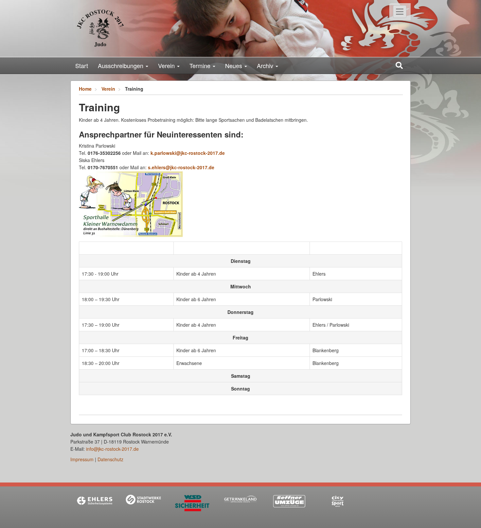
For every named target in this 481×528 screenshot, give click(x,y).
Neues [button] (234, 65)
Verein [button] (167, 65)
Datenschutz (110, 459)
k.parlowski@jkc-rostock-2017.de (188, 153)
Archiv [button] (266, 65)
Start (81, 65)
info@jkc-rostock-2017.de (112, 449)
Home (85, 88)
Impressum (82, 459)
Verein (108, 88)
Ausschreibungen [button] (121, 65)
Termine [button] (200, 65)
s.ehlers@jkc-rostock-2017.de (181, 167)
